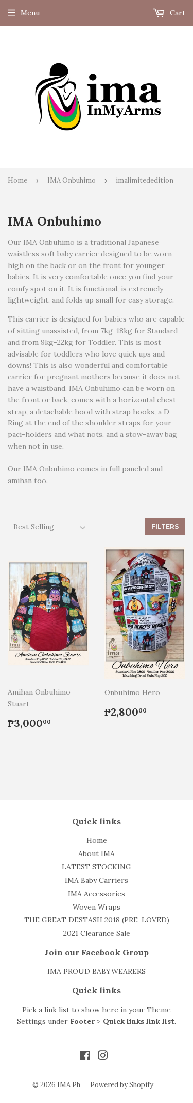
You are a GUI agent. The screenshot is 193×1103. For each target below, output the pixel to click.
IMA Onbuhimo (71, 180)
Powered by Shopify (121, 1084)
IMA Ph (68, 1084)
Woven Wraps (96, 907)
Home (17, 180)
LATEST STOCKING (96, 866)
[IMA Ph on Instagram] (103, 1056)
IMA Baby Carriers (96, 880)
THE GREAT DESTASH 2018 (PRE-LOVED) (96, 919)
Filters (165, 526)
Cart (176, 12)
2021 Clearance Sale (96, 933)
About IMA (96, 853)
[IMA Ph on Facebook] (85, 1056)
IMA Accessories (96, 893)
